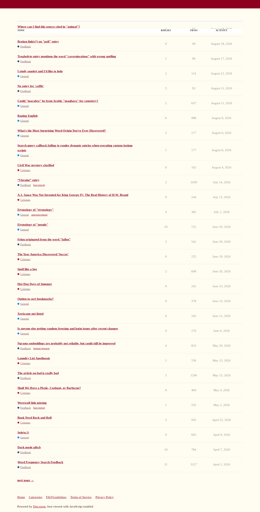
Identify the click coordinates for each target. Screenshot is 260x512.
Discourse (39, 506)
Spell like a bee (27, 269)
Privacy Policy (104, 497)
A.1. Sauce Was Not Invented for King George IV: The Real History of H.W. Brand (72, 195)
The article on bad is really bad (38, 373)
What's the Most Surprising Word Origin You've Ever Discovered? (61, 130)
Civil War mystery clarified (35, 165)
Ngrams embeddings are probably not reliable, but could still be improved (66, 343)
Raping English (27, 115)
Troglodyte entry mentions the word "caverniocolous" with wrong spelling (66, 56)
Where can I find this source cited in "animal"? (48, 26)
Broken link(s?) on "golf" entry (38, 41)
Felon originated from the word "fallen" (44, 239)
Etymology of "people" (32, 224)
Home (21, 497)
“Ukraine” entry (28, 180)
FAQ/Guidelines (56, 497)
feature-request (41, 348)
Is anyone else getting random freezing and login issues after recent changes (67, 328)
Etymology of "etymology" (35, 209)
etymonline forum (13, 4)
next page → (25, 480)
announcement (39, 214)
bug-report (39, 185)
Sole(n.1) (23, 432)
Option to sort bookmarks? (35, 298)
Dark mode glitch (29, 447)
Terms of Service (81, 497)
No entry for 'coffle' (30, 86)
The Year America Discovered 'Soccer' (43, 254)
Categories (35, 497)
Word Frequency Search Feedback (40, 462)
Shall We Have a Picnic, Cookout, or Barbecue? (49, 388)
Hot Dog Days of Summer (34, 284)
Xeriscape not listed (30, 313)
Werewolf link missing (32, 402)
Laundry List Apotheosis (33, 358)
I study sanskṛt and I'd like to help (40, 71)
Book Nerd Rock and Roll (34, 417)
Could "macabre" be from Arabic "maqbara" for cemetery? (57, 101)
